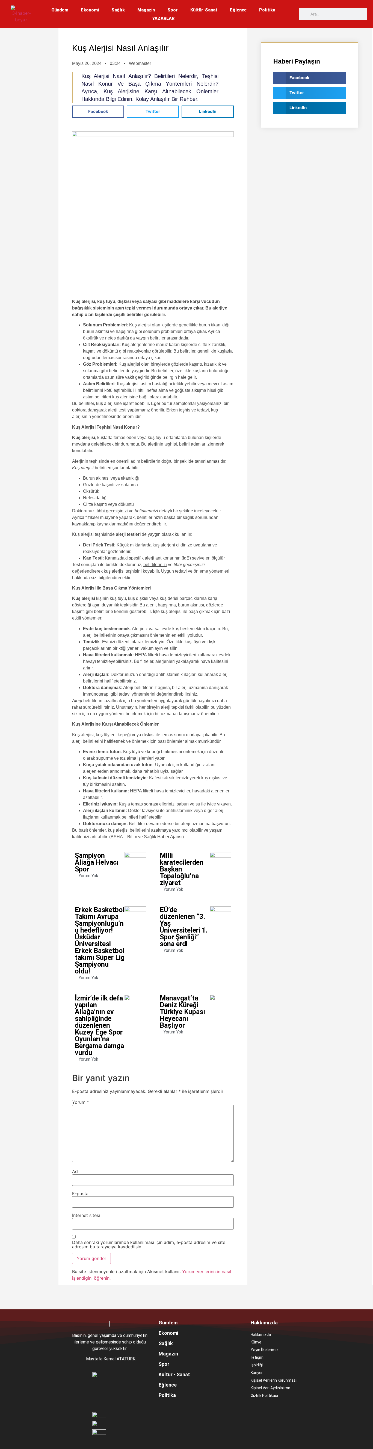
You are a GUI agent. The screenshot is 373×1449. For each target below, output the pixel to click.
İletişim (257, 1357)
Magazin (146, 10)
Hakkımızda (261, 1334)
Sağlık (118, 10)
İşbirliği (257, 1365)
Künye (256, 1342)
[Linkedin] (300, 1410)
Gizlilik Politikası (264, 1395)
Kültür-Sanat (203, 10)
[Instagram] (267, 1410)
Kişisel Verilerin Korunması (274, 1380)
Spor (172, 10)
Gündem (59, 10)
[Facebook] (256, 1410)
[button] (98, 112)
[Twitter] (278, 1410)
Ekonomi (90, 10)
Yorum (80, 1102)
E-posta (80, 1193)
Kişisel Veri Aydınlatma (270, 1388)
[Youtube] (289, 1410)
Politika (267, 10)
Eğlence (238, 10)
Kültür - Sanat (174, 1374)
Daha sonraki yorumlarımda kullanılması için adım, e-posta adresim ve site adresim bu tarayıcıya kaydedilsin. (148, 1244)
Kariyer (257, 1372)
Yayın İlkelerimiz (265, 1350)
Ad (75, 1171)
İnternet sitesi (86, 1215)
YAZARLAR (163, 18)
